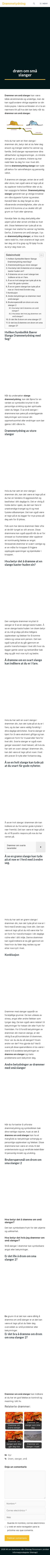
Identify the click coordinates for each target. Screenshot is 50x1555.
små (25, 1459)
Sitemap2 (34, 1552)
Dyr (10, 1455)
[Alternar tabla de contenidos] (40, 255)
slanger (18, 1459)
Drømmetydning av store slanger (23, 265)
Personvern (37, 1549)
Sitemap (28, 1549)
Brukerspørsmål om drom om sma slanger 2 (23, 303)
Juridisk (45, 1549)
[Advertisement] (25, 33)
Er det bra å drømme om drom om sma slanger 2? (26, 324)
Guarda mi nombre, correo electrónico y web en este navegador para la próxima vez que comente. (26, 1526)
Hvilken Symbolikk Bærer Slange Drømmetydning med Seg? (22, 260)
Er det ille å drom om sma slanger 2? (25, 319)
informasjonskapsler (21, 1552)
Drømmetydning (13, 3)
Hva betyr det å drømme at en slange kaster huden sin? (24, 269)
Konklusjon (13, 293)
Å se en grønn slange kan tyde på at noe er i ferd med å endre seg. (24, 288)
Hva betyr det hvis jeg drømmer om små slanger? (26, 315)
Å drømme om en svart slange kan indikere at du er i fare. (23, 275)
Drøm (10, 1459)
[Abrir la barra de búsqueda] (34, 3)
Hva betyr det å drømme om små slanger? (25, 309)
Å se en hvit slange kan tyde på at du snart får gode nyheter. (24, 282)
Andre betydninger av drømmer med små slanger (24, 297)
